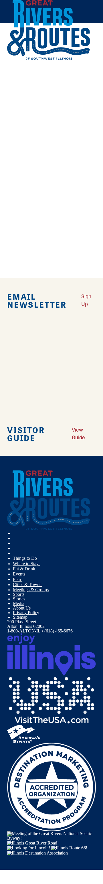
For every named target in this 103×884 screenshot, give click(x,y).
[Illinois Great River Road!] (33, 842)
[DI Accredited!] (51, 786)
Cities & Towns (27, 584)
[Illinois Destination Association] (37, 852)
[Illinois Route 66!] (69, 847)
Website (16, 219)
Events (19, 573)
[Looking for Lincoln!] (28, 847)
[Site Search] (84, 72)
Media (18, 603)
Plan (17, 579)
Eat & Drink (24, 568)
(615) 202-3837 (47, 181)
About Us (22, 608)
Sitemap (20, 617)
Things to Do (25, 558)
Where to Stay (26, 563)
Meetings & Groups (31, 589)
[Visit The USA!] (51, 699)
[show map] (9, 135)
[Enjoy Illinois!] (51, 653)
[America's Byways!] (23, 733)
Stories (19, 598)
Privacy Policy (26, 612)
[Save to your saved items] (15, 135)
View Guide (78, 433)
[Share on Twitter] (15, 84)
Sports (18, 594)
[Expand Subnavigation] (40, 558)
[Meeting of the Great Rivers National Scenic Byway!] (51, 835)
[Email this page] (15, 92)
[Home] (48, 58)
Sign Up (86, 299)
